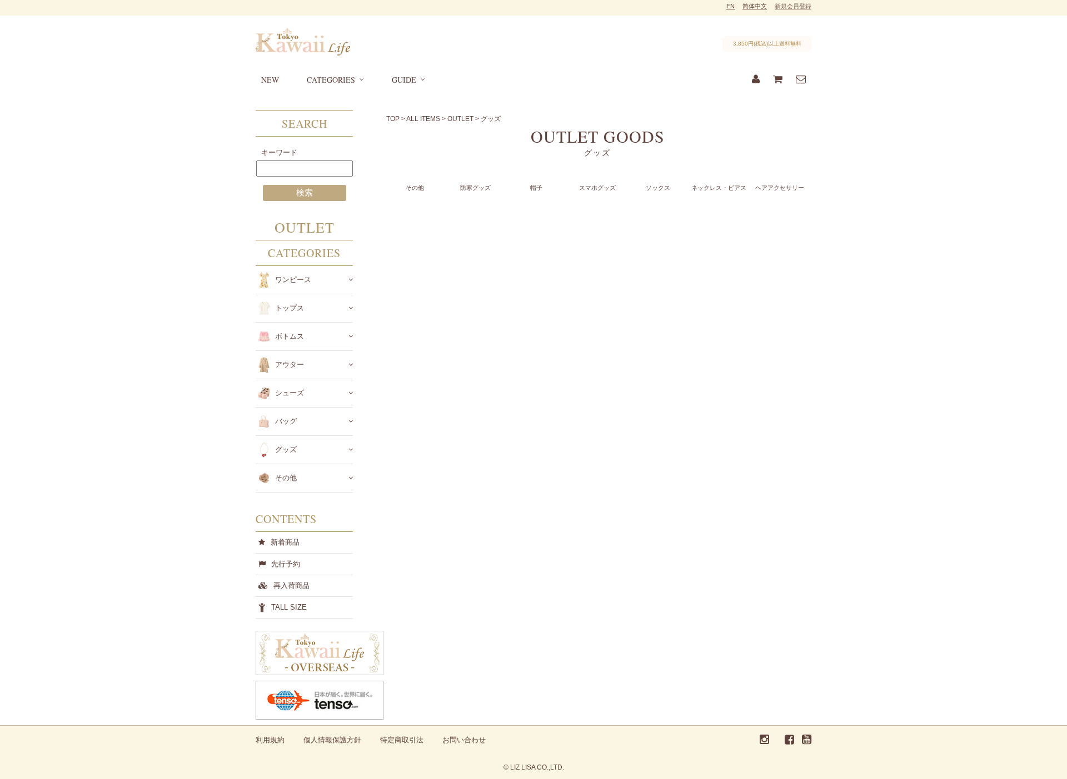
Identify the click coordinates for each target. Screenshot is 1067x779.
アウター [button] (289, 364)
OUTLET (460, 119)
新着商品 (285, 542)
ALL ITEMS (423, 119)
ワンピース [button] (293, 279)
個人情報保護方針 (332, 740)
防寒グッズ (475, 187)
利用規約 (270, 740)
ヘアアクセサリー (779, 187)
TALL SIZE (289, 607)
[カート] (777, 80)
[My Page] (755, 80)
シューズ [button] (289, 393)
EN (730, 6)
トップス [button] (289, 308)
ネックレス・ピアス (718, 187)
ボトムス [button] (289, 336)
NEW (270, 79)
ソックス (658, 187)
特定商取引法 (401, 740)
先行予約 (285, 564)
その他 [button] (286, 478)
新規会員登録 (793, 6)
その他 (415, 187)
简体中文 (754, 6)
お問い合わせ (464, 740)
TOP (393, 119)
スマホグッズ (597, 187)
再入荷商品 (291, 585)
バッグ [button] (286, 421)
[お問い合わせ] (800, 80)
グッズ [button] (286, 449)
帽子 (536, 187)
